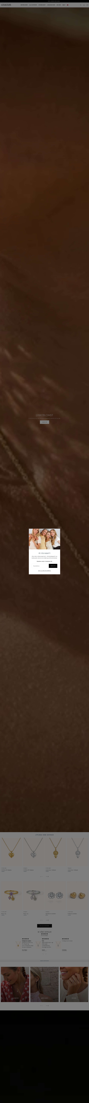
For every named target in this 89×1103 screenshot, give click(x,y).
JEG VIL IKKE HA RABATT (44, 570)
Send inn (53, 565)
